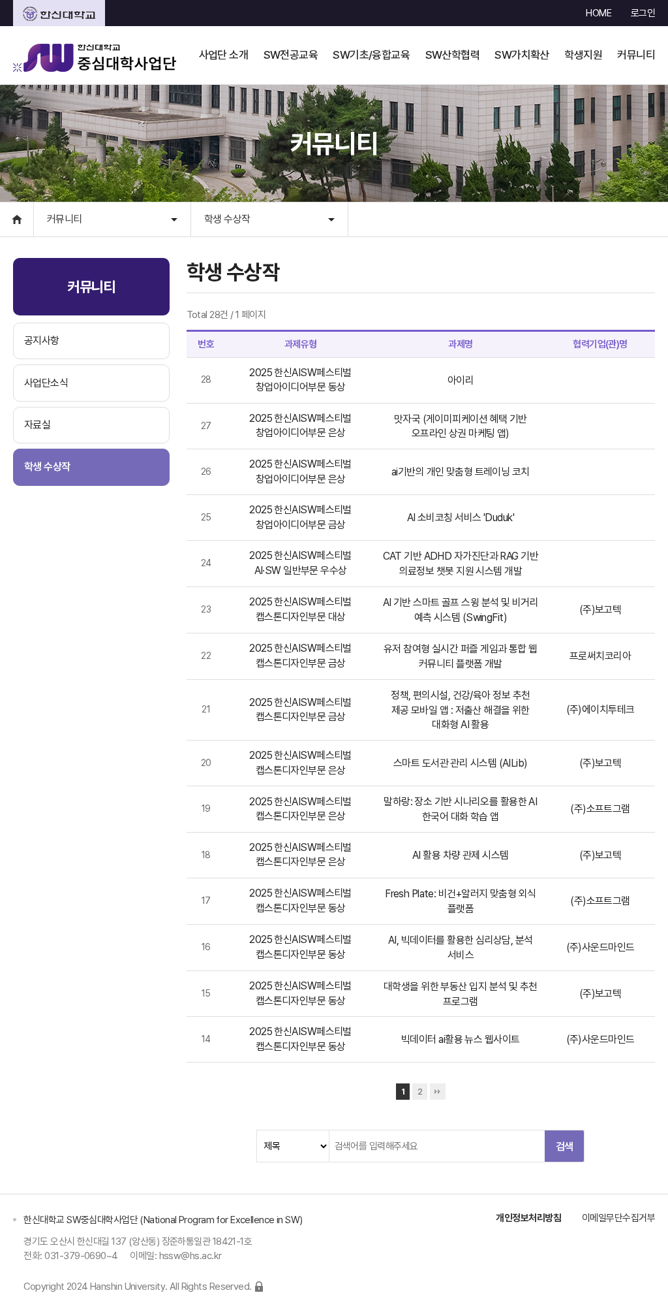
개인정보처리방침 (528, 1218)
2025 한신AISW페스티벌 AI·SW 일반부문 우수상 (300, 562)
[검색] (564, 1146)
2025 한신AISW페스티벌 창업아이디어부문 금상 (300, 517)
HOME (598, 13)
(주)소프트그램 (600, 809)
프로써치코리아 (600, 656)
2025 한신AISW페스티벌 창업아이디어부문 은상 (300, 425)
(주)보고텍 (600, 609)
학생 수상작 (227, 219)
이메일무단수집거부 (618, 1218)
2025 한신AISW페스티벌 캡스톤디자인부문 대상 (300, 609)
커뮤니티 (64, 219)
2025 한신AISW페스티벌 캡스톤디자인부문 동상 (300, 900)
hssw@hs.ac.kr (190, 1256)
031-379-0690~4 (81, 1256)
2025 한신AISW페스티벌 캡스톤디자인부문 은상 (300, 762)
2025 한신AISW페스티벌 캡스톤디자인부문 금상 (300, 655)
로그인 (643, 13)
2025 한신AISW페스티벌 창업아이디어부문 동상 (300, 379)
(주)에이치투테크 (600, 709)
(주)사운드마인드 (600, 947)
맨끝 (438, 1091)
